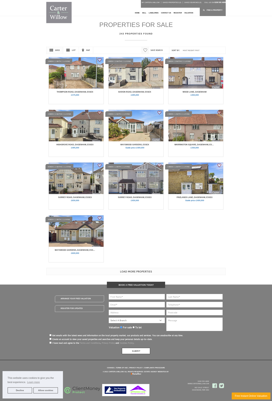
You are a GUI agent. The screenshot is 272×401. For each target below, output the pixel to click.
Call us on (215, 2)
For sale (127, 327)
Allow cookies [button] (45, 390)
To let (138, 327)
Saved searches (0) (192, 2)
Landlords (154, 13)
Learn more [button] (33, 382)
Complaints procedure (154, 368)
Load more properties (136, 271)
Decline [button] (20, 390)
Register (178, 13)
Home (137, 13)
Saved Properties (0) (172, 2)
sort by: (176, 50)
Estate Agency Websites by (156, 372)
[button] (213, 10)
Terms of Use (122, 368)
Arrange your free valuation (76, 298)
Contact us (166, 13)
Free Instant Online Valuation (251, 396)
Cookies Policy (127, 343)
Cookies (110, 368)
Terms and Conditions (90, 343)
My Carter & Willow (150, 2)
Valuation (188, 13)
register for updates (72, 308)
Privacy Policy (108, 343)
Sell (144, 13)
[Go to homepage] (59, 12)
